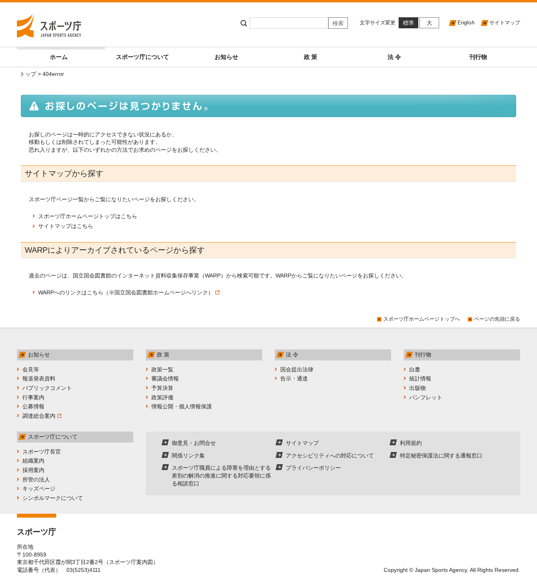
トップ (28, 74)
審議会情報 (165, 378)
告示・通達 (294, 378)
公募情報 (33, 406)
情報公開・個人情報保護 (181, 406)
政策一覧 (162, 369)
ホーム (59, 56)
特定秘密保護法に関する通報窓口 (441, 455)
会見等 (30, 369)
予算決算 (162, 388)
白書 (414, 369)
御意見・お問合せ (194, 443)
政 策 (310, 56)
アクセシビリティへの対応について (330, 455)
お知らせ (226, 56)
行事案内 (33, 397)
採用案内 (33, 470)
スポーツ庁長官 (41, 451)
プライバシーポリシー (313, 468)
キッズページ (38, 488)
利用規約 (411, 443)
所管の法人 (36, 479)
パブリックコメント (47, 388)
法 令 (394, 56)
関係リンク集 (188, 455)
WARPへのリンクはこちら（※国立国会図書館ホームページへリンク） (125, 292)
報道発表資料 (38, 378)
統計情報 (420, 378)
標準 (408, 23)
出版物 (417, 388)
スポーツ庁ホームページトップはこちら (87, 216)
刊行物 (478, 56)
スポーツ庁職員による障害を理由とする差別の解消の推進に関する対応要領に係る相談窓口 (221, 475)
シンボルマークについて (52, 498)
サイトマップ (504, 23)
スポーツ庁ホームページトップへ (421, 319)
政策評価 (162, 397)
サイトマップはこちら (65, 226)
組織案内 (33, 460)
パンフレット (425, 397)
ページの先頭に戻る (497, 319)
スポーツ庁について (142, 56)
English (466, 23)
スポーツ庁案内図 (131, 562)
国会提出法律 (296, 369)
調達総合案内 (38, 416)
